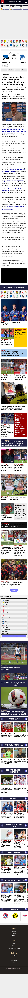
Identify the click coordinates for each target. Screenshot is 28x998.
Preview (18, 70)
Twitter (14, 955)
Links (14, 962)
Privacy (14, 945)
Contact (14, 933)
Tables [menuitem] (18, 2)
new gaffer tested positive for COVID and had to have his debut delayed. (14, 131)
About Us (14, 931)
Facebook (14, 958)
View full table (14, 636)
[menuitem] (3, 1)
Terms (14, 943)
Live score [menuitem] (11, 2)
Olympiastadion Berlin (14, 52)
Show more (14, 590)
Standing (11, 70)
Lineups (4, 70)
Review (24, 70)
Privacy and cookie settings (14, 948)
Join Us (14, 935)
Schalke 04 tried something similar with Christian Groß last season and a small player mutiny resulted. (13, 208)
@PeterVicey (12, 74)
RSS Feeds (14, 960)
